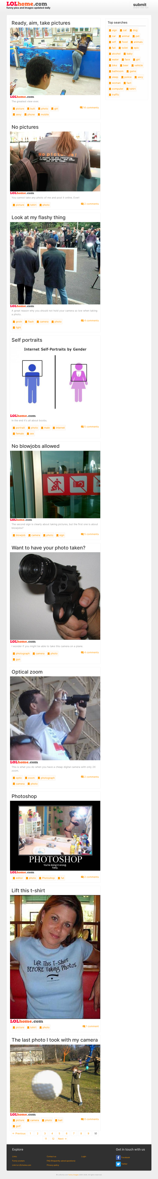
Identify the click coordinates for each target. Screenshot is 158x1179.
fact (128, 82)
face (127, 59)
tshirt (32, 204)
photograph (22, 653)
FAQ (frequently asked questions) (61, 1161)
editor (19, 877)
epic (136, 47)
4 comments (91, 320)
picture (19, 108)
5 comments (91, 426)
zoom (31, 777)
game (132, 71)
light (18, 327)
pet (137, 36)
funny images (74, 1175)
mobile (44, 114)
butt (32, 108)
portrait (20, 427)
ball (59, 1120)
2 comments (91, 203)
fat (62, 877)
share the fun (140, 5)
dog (134, 30)
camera (43, 321)
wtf (113, 41)
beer (125, 65)
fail (113, 47)
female (19, 433)
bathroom (117, 71)
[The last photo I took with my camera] (55, 1079)
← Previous (18, 1133)
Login (83, 1156)
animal (125, 36)
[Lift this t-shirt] (55, 958)
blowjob (20, 535)
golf (18, 1126)
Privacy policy (53, 1165)
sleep (114, 77)
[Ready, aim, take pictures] (55, 62)
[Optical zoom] (55, 719)
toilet (124, 47)
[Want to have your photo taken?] (55, 597)
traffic (115, 94)
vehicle (138, 65)
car (113, 36)
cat (124, 30)
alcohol (116, 53)
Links (14, 1156)
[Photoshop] (55, 836)
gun (17, 659)
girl (56, 108)
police (127, 77)
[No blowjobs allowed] (55, 485)
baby (129, 53)
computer (117, 88)
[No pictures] (55, 162)
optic (18, 777)
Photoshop (48, 877)
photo (44, 108)
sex (31, 433)
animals (138, 41)
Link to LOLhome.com (21, 1165)
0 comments (91, 1119)
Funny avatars (18, 1161)
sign (61, 535)
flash (30, 321)
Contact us (51, 1156)
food (124, 41)
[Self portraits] (55, 380)
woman (116, 82)
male (46, 427)
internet (60, 427)
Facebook (125, 1157)
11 (46, 1138)
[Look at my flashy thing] (55, 264)
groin (18, 321)
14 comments (90, 107)
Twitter (124, 1164)
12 (53, 1138)
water (115, 59)
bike (114, 65)
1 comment (92, 1026)
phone (31, 114)
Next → (62, 1138)
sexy (18, 114)
